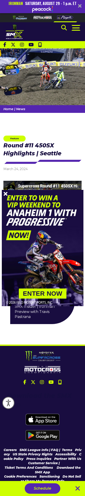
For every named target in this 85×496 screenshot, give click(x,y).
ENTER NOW (42, 293)
